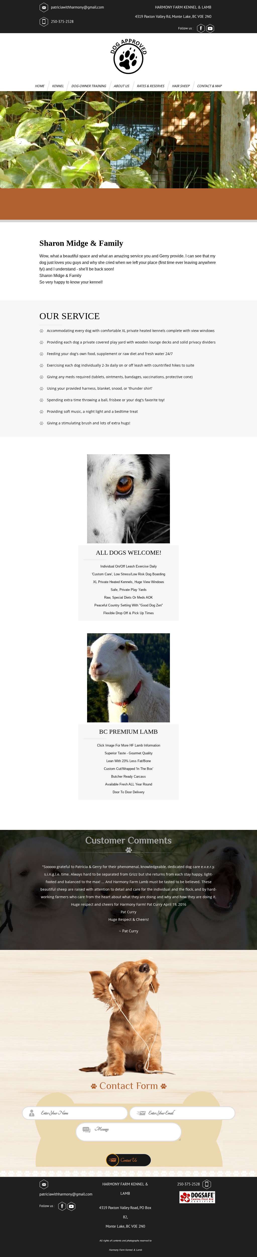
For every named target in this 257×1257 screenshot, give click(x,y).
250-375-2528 (62, 21)
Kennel (58, 86)
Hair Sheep (181, 86)
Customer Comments (128, 840)
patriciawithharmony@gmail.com (77, 7)
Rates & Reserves (151, 86)
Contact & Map (209, 86)
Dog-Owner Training (89, 86)
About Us (122, 86)
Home (40, 86)
